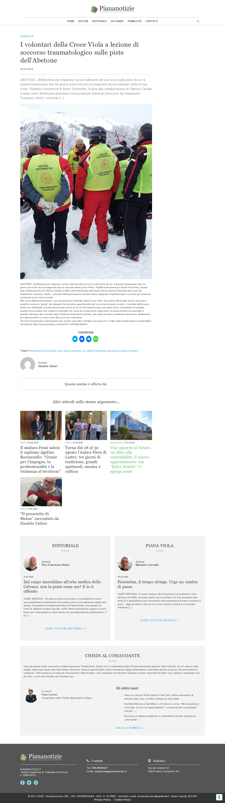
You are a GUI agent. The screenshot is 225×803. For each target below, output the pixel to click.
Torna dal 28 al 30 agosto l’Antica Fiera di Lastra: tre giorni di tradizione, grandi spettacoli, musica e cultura (85, 459)
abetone (36, 350)
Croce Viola (49, 350)
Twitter (30, 783)
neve (60, 350)
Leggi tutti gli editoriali (64, 628)
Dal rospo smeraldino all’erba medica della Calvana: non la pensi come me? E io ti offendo (62, 587)
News (23, 443)
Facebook (23, 783)
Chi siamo (117, 21)
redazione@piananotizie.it (110, 771)
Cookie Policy (122, 799)
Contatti (152, 21)
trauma (123, 350)
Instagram (36, 783)
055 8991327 (100, 767)
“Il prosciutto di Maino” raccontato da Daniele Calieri (39, 519)
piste (67, 350)
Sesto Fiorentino (96, 350)
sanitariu (76, 350)
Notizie (83, 21)
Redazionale (116, 443)
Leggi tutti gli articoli (158, 620)
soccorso (112, 350)
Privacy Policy (102, 799)
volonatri (133, 350)
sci (84, 350)
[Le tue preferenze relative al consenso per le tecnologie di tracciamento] (219, 797)
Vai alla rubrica (128, 728)
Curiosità (26, 36)
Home (70, 21)
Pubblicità (135, 21)
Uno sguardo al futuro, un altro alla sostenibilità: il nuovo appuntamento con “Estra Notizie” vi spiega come (130, 459)
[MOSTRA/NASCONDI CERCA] (198, 21)
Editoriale (99, 21)
